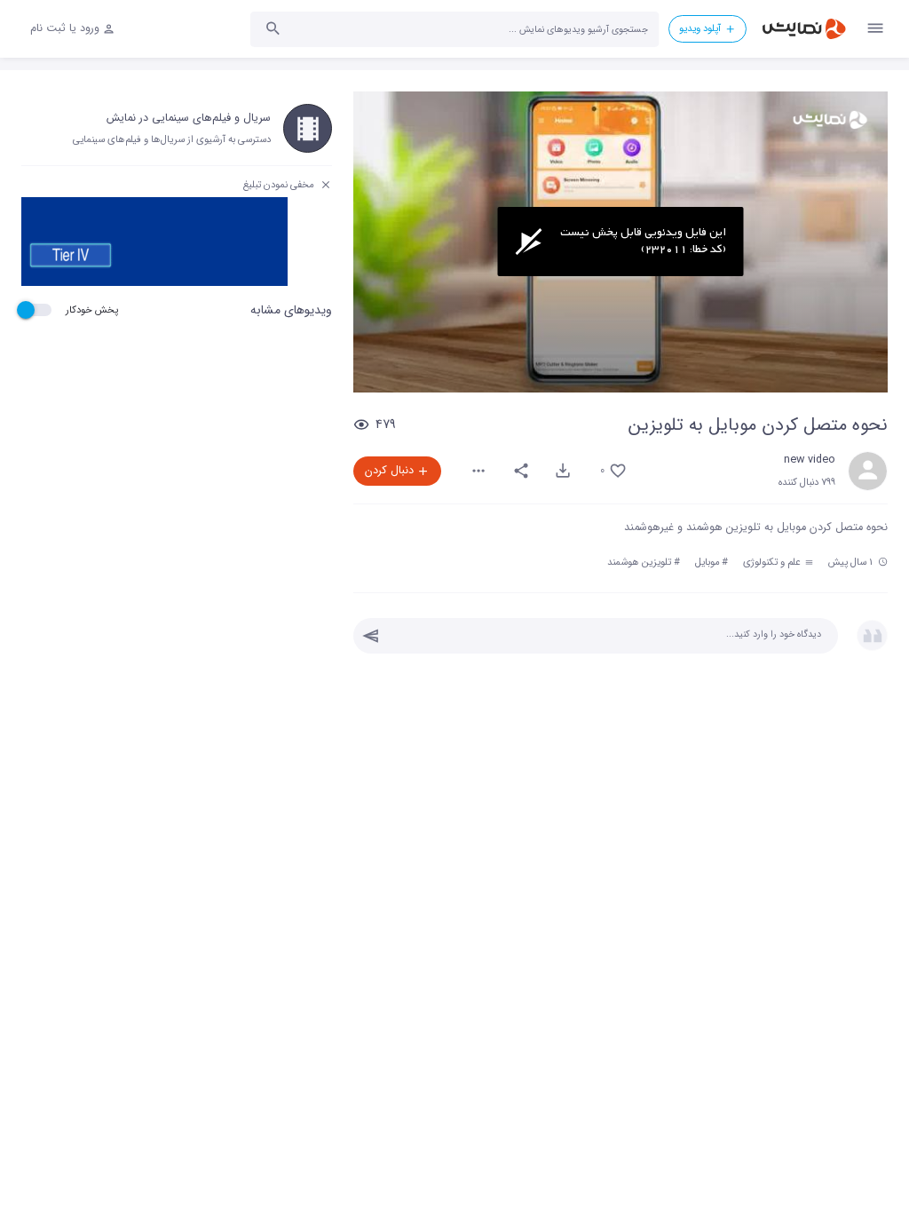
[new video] (868, 471)
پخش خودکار (92, 310)
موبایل (707, 562)
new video (809, 460)
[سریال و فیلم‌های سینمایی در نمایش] (307, 128)
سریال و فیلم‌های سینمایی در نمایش (189, 118)
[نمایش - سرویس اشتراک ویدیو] (803, 29)
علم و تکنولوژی (773, 562)
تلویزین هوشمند (639, 562)
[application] (620, 241)
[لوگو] (830, 120)
